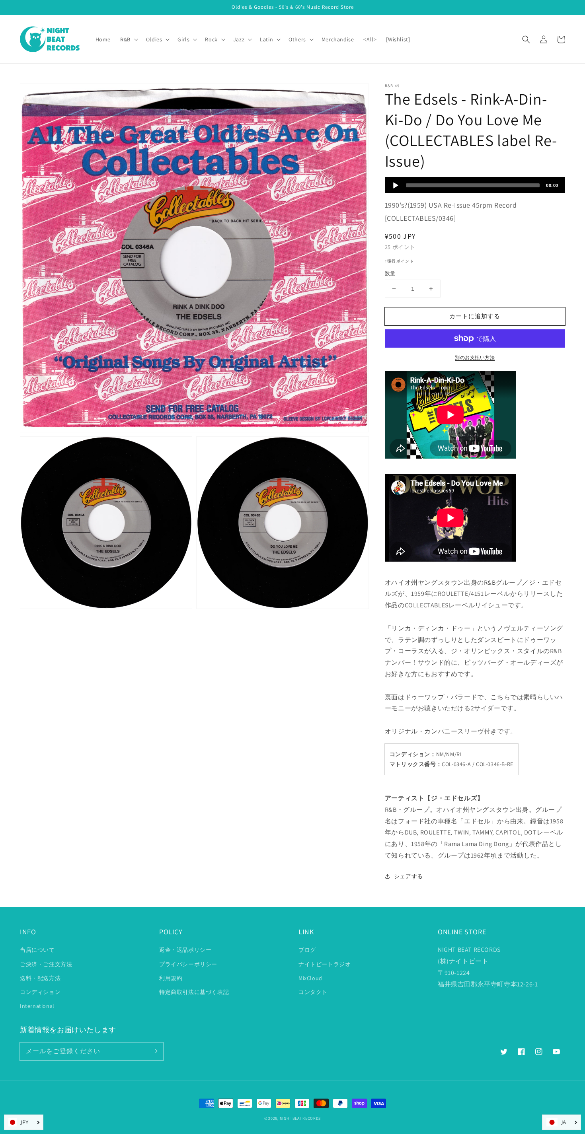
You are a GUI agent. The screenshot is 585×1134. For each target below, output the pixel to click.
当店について (37, 949)
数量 (390, 273)
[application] (475, 185)
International (37, 1006)
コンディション (40, 992)
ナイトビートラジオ (324, 964)
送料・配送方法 (40, 978)
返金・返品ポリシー (185, 949)
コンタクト (313, 992)
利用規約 (170, 978)
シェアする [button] (408, 876)
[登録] (154, 1051)
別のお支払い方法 (475, 357)
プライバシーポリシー (188, 964)
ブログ (307, 949)
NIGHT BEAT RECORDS (300, 1118)
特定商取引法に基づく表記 (194, 992)
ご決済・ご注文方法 (46, 964)
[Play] (396, 185)
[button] (526, 39)
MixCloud (310, 978)
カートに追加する (474, 316)
